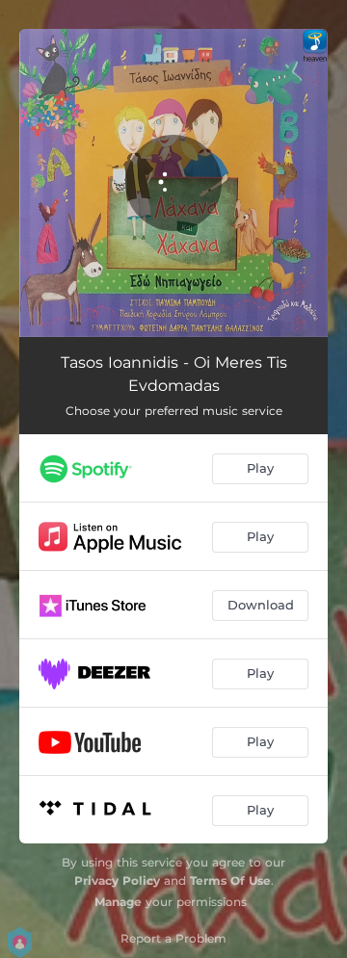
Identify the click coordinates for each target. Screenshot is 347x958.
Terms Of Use (230, 880)
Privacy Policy (117, 880)
